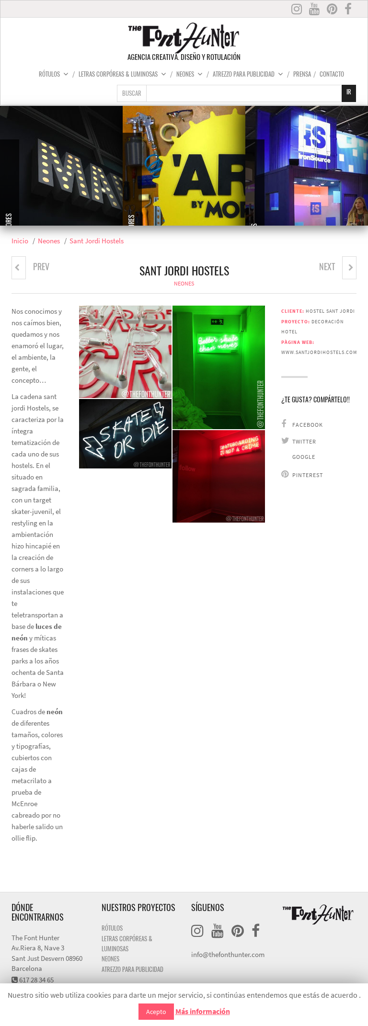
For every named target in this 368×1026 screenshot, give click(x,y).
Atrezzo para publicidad (244, 75)
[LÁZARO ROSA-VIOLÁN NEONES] (19, 267)
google (303, 457)
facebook (307, 425)
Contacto (332, 75)
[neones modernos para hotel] (218, 367)
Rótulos (49, 75)
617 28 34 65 (36, 980)
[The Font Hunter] (184, 38)
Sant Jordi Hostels (96, 241)
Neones (185, 75)
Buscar (131, 94)
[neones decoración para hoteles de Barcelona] (218, 476)
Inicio (20, 241)
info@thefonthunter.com (227, 954)
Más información (202, 1011)
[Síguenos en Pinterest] (333, 9)
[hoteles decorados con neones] (125, 433)
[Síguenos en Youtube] (315, 9)
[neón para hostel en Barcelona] (125, 352)
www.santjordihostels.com (319, 352)
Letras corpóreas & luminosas (118, 75)
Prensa (302, 75)
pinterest (307, 475)
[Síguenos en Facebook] (348, 9)
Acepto (156, 1011)
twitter (303, 441)
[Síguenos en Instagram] (297, 9)
